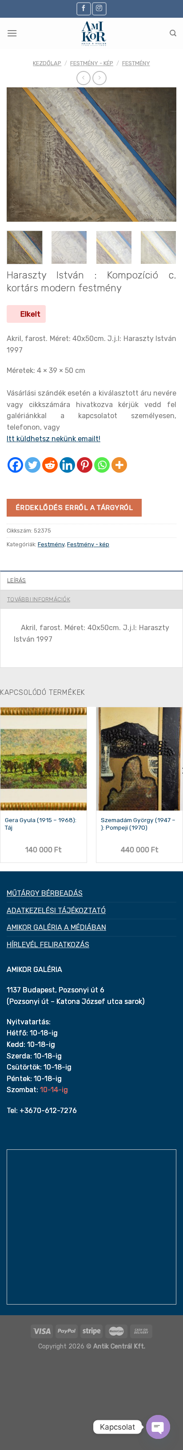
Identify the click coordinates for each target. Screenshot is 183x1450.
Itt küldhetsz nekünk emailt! (53, 439)
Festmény (136, 63)
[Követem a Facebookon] (83, 8)
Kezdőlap (47, 63)
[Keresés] (173, 33)
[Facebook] (15, 465)
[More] (119, 465)
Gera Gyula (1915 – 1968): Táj (40, 823)
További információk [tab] (38, 599)
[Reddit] (50, 465)
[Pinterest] (84, 465)
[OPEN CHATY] (158, 1427)
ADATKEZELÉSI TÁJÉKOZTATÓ (56, 910)
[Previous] (21, 154)
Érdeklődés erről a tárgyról (74, 507)
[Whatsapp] (102, 465)
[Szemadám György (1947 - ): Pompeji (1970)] (139, 759)
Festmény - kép (91, 63)
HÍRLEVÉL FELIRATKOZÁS (48, 945)
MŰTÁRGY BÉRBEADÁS (45, 893)
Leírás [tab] (16, 580)
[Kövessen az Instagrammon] (99, 8)
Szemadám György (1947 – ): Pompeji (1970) (138, 823)
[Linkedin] (67, 465)
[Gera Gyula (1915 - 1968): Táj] (43, 759)
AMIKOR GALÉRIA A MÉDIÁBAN (56, 927)
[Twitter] (32, 465)
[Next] (162, 154)
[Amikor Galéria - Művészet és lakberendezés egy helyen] (93, 33)
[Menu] (12, 33)
